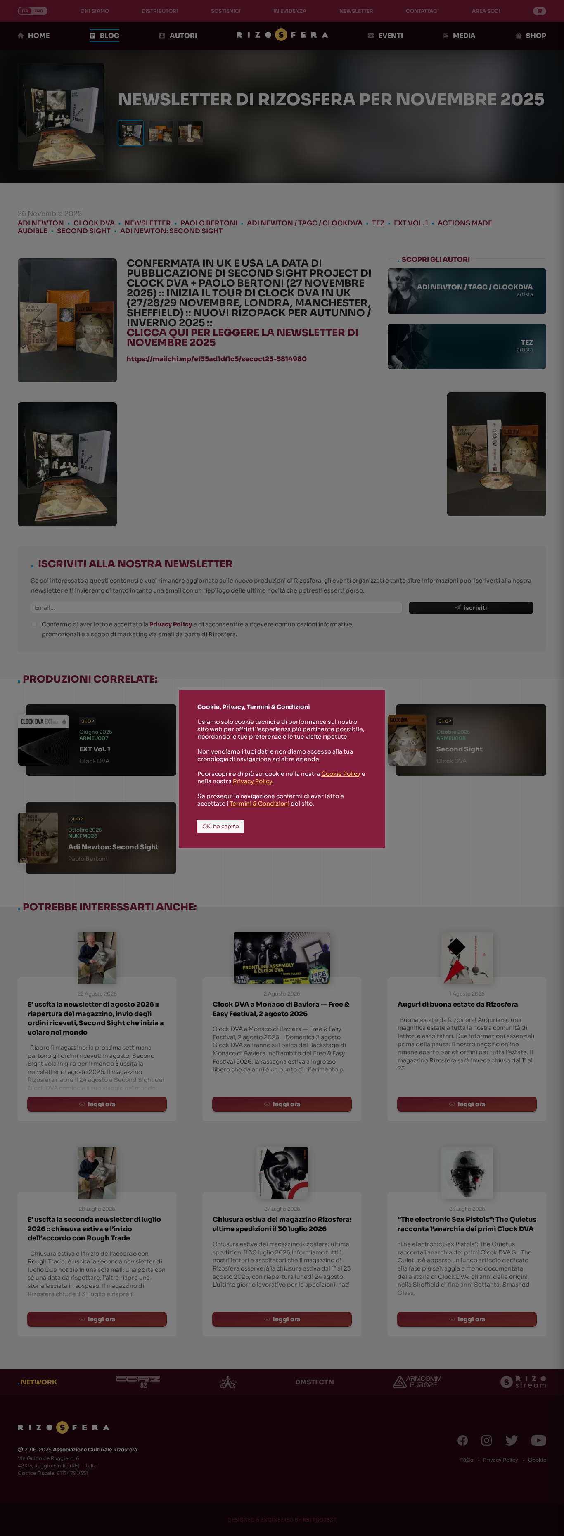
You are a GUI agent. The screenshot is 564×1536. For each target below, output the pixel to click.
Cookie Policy (340, 773)
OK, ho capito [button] (220, 826)
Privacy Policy (252, 781)
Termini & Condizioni (259, 803)
